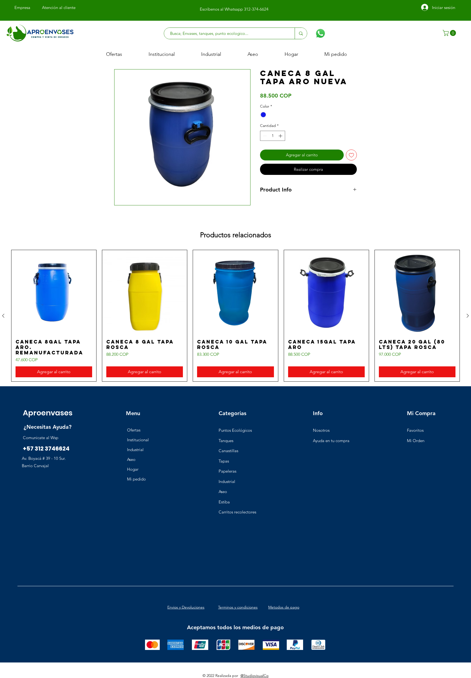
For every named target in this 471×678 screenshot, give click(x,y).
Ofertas (133, 430)
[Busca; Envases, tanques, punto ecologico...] (301, 33)
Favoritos (415, 430)
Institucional (138, 439)
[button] (450, 33)
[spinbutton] (272, 136)
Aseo (131, 459)
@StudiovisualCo (254, 675)
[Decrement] (264, 136)
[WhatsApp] (320, 33)
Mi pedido (136, 479)
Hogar (132, 469)
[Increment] (280, 136)
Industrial (135, 449)
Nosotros (321, 430)
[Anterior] (3, 315)
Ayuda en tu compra (331, 440)
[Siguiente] (467, 315)
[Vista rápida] (53, 292)
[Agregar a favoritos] (351, 155)
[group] (235, 316)
